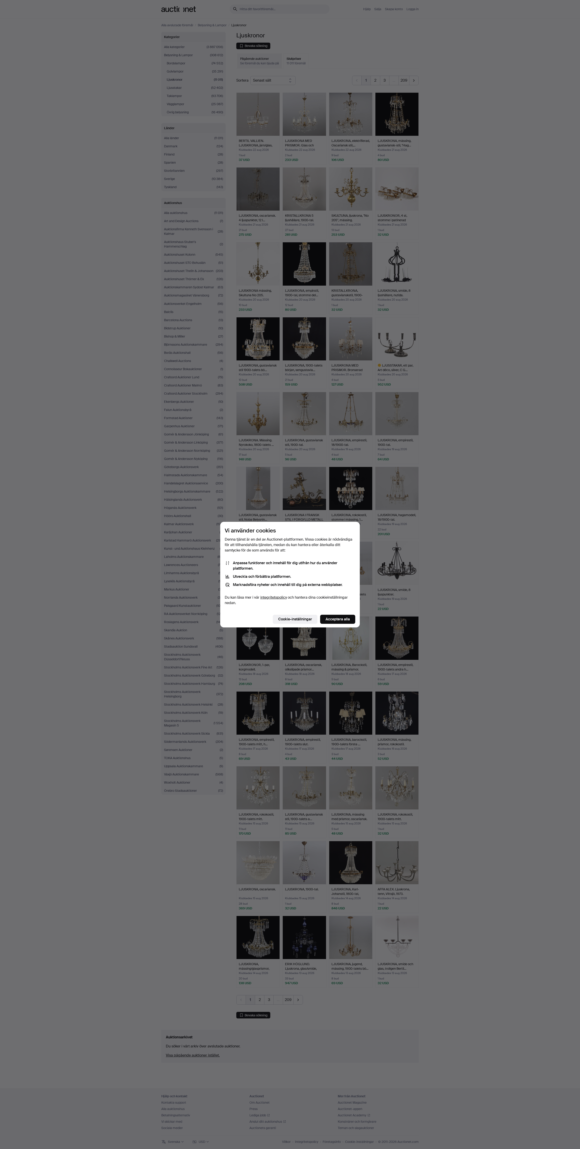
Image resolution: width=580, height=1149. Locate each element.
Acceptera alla (338, 619)
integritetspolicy (273, 597)
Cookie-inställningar (295, 619)
